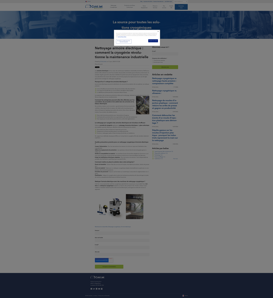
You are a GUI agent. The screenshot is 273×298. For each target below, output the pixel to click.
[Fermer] (158, 31)
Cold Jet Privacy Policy (122, 36)
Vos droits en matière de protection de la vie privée (123, 41)
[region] (137, 38)
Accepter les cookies (153, 40)
